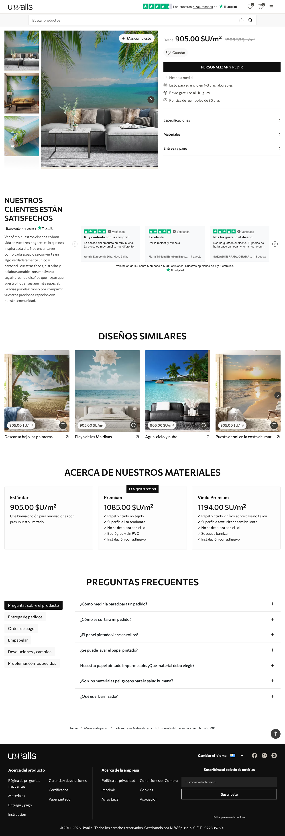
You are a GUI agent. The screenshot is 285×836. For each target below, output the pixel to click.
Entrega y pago (20, 805)
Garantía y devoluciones (68, 780)
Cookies (146, 790)
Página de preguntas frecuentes (24, 783)
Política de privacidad (118, 780)
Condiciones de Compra (159, 780)
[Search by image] (241, 20)
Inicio (74, 728)
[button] (151, 99)
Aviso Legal (110, 799)
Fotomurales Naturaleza (131, 728)
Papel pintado (60, 799)
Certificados (58, 790)
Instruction (17, 814)
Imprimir (108, 790)
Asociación (148, 799)
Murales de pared (96, 728)
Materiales (16, 795)
